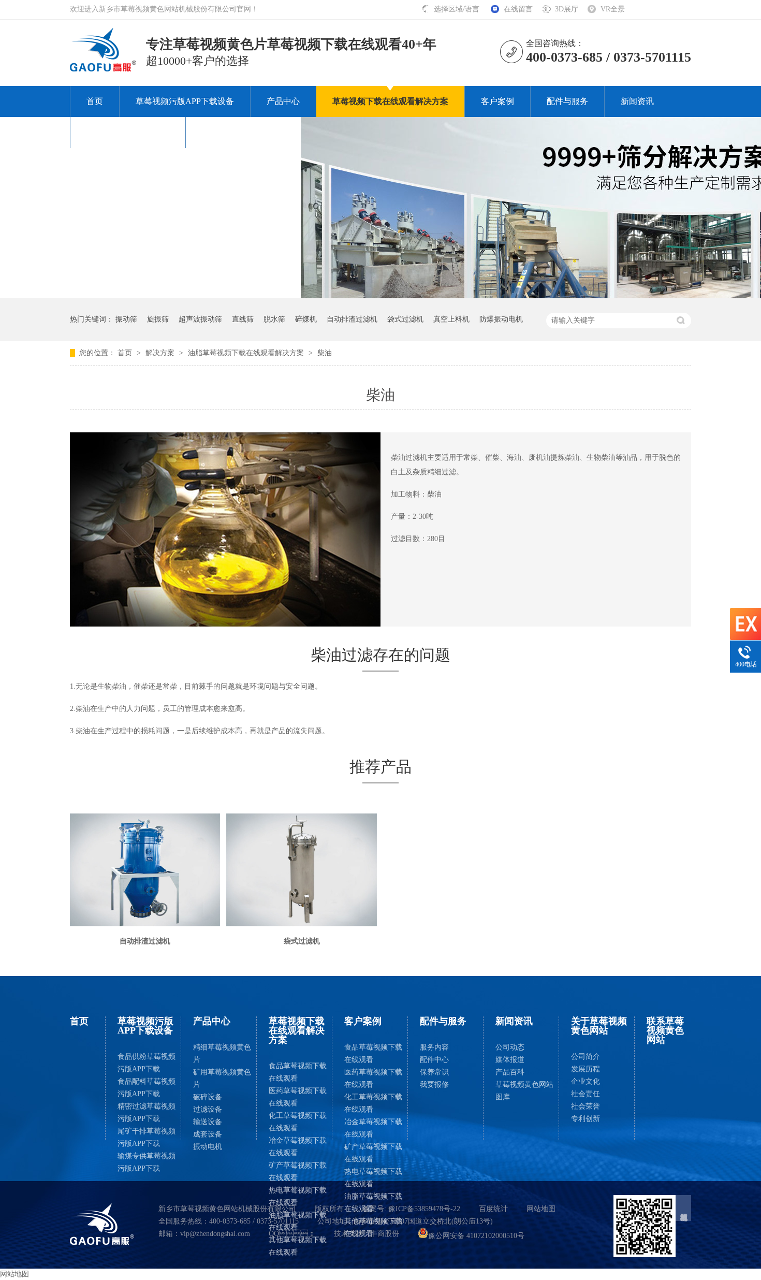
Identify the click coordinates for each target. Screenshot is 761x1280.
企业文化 (585, 1081)
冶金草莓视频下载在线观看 (298, 1147)
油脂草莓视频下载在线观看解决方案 (247, 353)
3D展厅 (566, 9)
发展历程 (585, 1069)
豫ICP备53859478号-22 (424, 1209)
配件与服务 (567, 101)
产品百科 (509, 1072)
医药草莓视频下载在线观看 (298, 1097)
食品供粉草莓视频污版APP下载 (146, 1063)
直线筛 (243, 319)
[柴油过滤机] (103, 68)
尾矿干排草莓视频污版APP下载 (146, 1137)
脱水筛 (274, 319)
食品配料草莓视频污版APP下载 (146, 1088)
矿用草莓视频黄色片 (222, 1078)
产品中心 (283, 101)
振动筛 (126, 319)
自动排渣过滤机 (352, 319)
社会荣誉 (585, 1106)
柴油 (324, 353)
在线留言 (518, 9)
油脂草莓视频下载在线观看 (298, 1221)
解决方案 (161, 353)
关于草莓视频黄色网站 (127, 132)
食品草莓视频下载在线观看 (298, 1072)
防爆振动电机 (501, 319)
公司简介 (585, 1056)
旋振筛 (158, 319)
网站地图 (540, 1209)
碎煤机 (306, 319)
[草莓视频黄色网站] (102, 1224)
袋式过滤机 (405, 319)
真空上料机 (451, 319)
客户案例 (497, 101)
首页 (94, 101)
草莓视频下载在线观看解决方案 (390, 101)
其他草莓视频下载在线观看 (298, 1246)
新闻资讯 (637, 101)
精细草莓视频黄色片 (222, 1053)
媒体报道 (509, 1060)
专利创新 (585, 1119)
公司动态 (509, 1047)
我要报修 (434, 1084)
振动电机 (207, 1147)
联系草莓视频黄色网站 (243, 132)
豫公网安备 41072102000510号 (476, 1236)
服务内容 (434, 1047)
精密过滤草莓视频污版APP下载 (146, 1112)
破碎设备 (207, 1097)
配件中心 (434, 1060)
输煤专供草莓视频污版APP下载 (146, 1162)
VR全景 (613, 9)
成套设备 (207, 1134)
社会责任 (585, 1094)
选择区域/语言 (457, 9)
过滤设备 (207, 1109)
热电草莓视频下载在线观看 (298, 1196)
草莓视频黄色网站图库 (524, 1091)
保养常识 (434, 1072)
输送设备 (207, 1122)
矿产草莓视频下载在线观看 (298, 1171)
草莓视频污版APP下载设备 (185, 101)
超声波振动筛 (200, 319)
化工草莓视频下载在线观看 (298, 1122)
